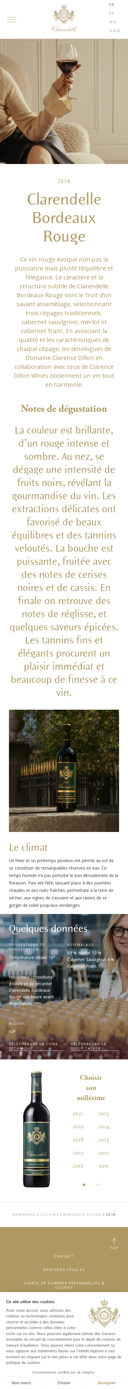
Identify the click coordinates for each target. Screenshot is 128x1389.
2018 (78, 1140)
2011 (104, 1166)
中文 (113, 22)
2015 (103, 1113)
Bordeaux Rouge (82, 1214)
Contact (64, 1256)
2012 (103, 1153)
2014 (103, 1127)
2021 (78, 1113)
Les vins (49, 1214)
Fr (111, 4)
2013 (103, 1140)
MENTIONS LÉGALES (64, 1269)
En (112, 13)
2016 (78, 1166)
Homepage (24, 1214)
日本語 (115, 30)
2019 (78, 1127)
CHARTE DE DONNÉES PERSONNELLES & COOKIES (64, 1285)
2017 (78, 1153)
